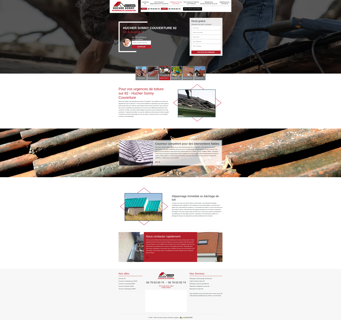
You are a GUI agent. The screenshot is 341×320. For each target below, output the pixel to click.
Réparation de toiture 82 (224, 2)
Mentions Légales (173, 317)
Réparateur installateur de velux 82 (208, 2)
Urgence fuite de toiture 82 (176, 2)
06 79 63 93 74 (154, 9)
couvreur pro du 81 (217, 293)
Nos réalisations (192, 9)
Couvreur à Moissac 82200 (126, 286)
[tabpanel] (187, 151)
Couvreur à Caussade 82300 (127, 283)
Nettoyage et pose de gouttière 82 (191, 2)
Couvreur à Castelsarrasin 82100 (128, 281)
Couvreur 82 (145, 2)
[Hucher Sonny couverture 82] (124, 6)
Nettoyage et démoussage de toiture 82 (159, 2)
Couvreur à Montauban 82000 (127, 289)
